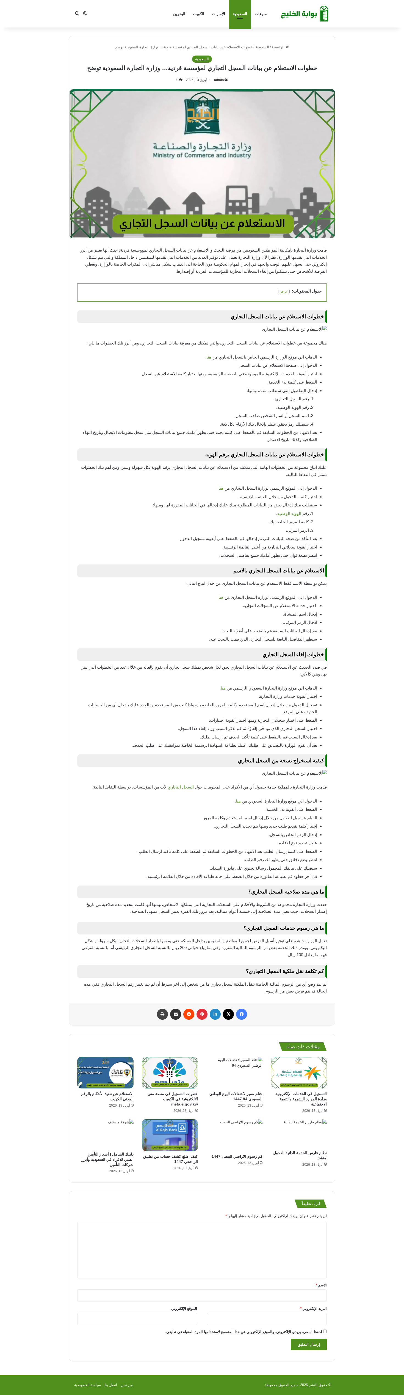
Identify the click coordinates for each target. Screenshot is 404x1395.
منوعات (261, 14)
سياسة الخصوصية (87, 1385)
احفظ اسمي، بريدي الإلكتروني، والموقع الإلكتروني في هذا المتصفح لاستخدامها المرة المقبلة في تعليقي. (243, 1332)
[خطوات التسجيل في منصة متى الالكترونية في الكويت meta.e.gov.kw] (170, 1072)
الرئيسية (279, 47)
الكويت (198, 14)
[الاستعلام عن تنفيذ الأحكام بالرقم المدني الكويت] (105, 1072)
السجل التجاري (181, 787)
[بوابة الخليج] (305, 13)
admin (219, 80)
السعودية (240, 14)
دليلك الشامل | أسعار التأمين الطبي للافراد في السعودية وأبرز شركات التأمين (108, 1159)
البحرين (179, 14)
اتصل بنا (111, 1385)
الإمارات (218, 14)
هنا (208, 357)
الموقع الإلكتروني (184, 1308)
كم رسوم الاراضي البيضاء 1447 (237, 1156)
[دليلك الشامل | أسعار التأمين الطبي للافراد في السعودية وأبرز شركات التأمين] (105, 1134)
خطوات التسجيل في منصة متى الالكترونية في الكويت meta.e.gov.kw (173, 1098)
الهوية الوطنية (289, 513)
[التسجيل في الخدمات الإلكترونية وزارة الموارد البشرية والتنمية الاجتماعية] (299, 1072)
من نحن (127, 1385)
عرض (284, 291)
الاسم (321, 1285)
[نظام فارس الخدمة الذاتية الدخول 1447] (299, 1133)
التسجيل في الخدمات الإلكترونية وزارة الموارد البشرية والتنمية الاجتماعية (301, 1098)
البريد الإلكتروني (313, 1308)
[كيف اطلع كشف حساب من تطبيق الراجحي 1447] (170, 1135)
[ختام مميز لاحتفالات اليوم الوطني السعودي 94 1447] (234, 1072)
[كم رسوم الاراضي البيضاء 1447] (234, 1135)
